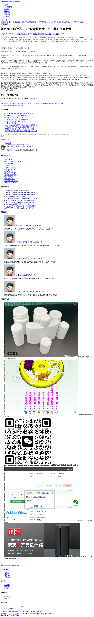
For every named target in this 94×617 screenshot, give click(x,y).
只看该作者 (21, 34)
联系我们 (7, 16)
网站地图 (17, 565)
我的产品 (7, 9)
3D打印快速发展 (10, 123)
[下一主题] (55, 34)
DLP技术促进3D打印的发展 (14, 117)
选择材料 (7, 585)
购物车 (6, 11)
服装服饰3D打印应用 (11, 175)
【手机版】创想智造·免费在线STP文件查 (28, 258)
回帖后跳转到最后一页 (30, 150)
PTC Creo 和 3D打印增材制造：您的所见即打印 (21, 206)
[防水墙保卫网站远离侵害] (12, 565)
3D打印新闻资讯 (42, 22)
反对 (22, 105)
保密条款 (7, 577)
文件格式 (7, 587)
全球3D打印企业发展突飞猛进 (15, 121)
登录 (2, 20)
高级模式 (8, 143)
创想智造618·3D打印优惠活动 (15, 196)
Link (15, 145)
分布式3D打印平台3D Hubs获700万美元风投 (19, 127)
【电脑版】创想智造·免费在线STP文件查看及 (20, 192)
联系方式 (7, 598)
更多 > (9, 299)
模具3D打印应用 (9, 159)
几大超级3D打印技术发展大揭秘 (15, 115)
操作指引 (7, 15)
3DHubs (6, 91)
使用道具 (4, 139)
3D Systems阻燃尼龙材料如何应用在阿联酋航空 (21, 202)
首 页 (6, 5)
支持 (14, 105)
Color (8, 145)
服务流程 (7, 573)
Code (22, 145)
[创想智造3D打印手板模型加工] (11, 1)
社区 (2, 91)
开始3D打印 (8, 7)
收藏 (6, 105)
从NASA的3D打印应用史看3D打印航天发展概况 (21, 125)
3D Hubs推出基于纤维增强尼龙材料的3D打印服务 (21, 131)
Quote (19, 145)
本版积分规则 (9, 150)
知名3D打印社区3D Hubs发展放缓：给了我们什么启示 (66, 22)
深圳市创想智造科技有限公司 (15, 611)
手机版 (3, 565)
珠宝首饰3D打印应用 (11, 181)
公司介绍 (7, 596)
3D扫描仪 (7, 171)
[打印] (41, 34)
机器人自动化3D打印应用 (12, 161)
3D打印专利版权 (9, 179)
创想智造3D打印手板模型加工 (10, 22)
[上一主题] (47, 34)
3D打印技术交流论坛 (29, 22)
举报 (8, 139)
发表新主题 (4, 24)
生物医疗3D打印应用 (11, 167)
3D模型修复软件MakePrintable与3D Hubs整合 (19, 129)
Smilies (27, 145)
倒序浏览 (36, 34)
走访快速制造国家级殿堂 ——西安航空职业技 (20, 204)
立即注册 (32, 98)
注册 (5, 20)
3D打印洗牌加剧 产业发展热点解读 (16, 119)
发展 (11, 91)
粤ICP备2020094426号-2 (33, 611)
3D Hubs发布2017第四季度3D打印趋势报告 (19, 113)
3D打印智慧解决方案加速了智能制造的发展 (20, 200)
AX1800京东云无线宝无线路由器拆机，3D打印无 (21, 198)
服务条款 (7, 575)
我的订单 (7, 13)
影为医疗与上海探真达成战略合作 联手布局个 (21, 208)
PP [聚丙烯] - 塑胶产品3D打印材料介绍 (18, 190)
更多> (8, 187)
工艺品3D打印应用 (10, 173)
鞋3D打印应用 (9, 177)
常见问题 (7, 588)
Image (12, 145)
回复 (2, 136)
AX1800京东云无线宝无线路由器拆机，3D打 (30, 291)
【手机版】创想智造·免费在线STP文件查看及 (20, 194)
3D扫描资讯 (8, 165)
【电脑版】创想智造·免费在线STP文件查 (28, 242)
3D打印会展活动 (9, 169)
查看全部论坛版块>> (11, 183)
